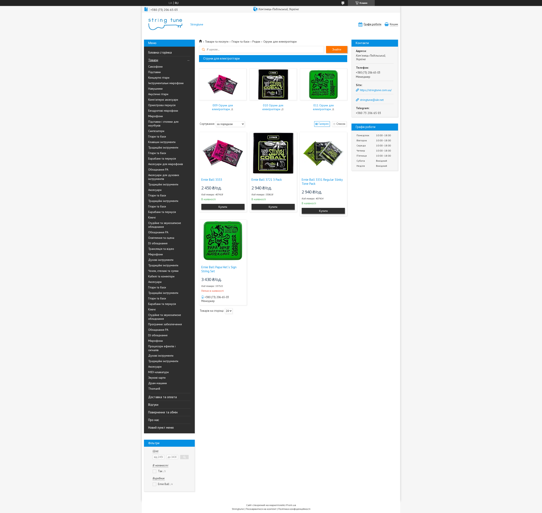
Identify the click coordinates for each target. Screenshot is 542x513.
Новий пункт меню (161, 427)
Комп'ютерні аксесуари (163, 99)
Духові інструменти (160, 260)
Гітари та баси (157, 136)
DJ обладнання (157, 243)
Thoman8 (154, 389)
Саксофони (155, 66)
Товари (153, 60)
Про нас (153, 420)
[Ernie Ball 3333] (223, 153)
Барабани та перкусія (162, 158)
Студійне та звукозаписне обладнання (164, 225)
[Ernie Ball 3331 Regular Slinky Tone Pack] (323, 153)
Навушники (155, 88)
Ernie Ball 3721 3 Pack (267, 180)
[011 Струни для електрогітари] (323, 84)
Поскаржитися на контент (261, 508)
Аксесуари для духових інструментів (163, 177)
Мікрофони (155, 116)
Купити (222, 207)
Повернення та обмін (163, 412)
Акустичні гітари (158, 94)
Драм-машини (157, 383)
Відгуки (153, 405)
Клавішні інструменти (162, 142)
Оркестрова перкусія (162, 105)
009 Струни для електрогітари (222, 107)
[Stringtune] (165, 24)
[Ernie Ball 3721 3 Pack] (273, 153)
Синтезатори (156, 131)
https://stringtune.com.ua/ (376, 90)
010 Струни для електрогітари (272, 107)
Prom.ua (291, 505)
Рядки (256, 41)
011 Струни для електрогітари (323, 107)
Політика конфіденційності (294, 508)
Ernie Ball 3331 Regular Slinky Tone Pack (322, 182)
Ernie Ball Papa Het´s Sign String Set (218, 269)
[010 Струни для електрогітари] (273, 84)
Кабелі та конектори (161, 276)
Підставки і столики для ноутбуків (163, 123)
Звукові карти (157, 378)
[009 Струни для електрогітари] (222, 84)
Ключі (152, 217)
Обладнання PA (158, 169)
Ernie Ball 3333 (211, 180)
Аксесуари (155, 190)
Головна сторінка (160, 52)
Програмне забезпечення (165, 324)
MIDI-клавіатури (158, 372)
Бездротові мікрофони (163, 111)
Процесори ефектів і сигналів (162, 348)
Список (340, 124)
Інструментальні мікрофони (166, 83)
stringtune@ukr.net (372, 100)
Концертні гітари (158, 77)
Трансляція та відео (161, 249)
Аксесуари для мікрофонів (165, 164)
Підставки (154, 72)
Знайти (336, 49)
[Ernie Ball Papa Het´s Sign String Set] (223, 241)
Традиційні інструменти (163, 147)
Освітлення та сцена (161, 238)
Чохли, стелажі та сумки (163, 271)
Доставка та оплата (162, 397)
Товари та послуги (216, 41)
